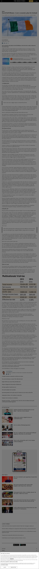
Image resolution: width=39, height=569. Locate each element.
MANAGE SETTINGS (13, 567)
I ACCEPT (4, 567)
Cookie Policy (12, 558)
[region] (19, 560)
